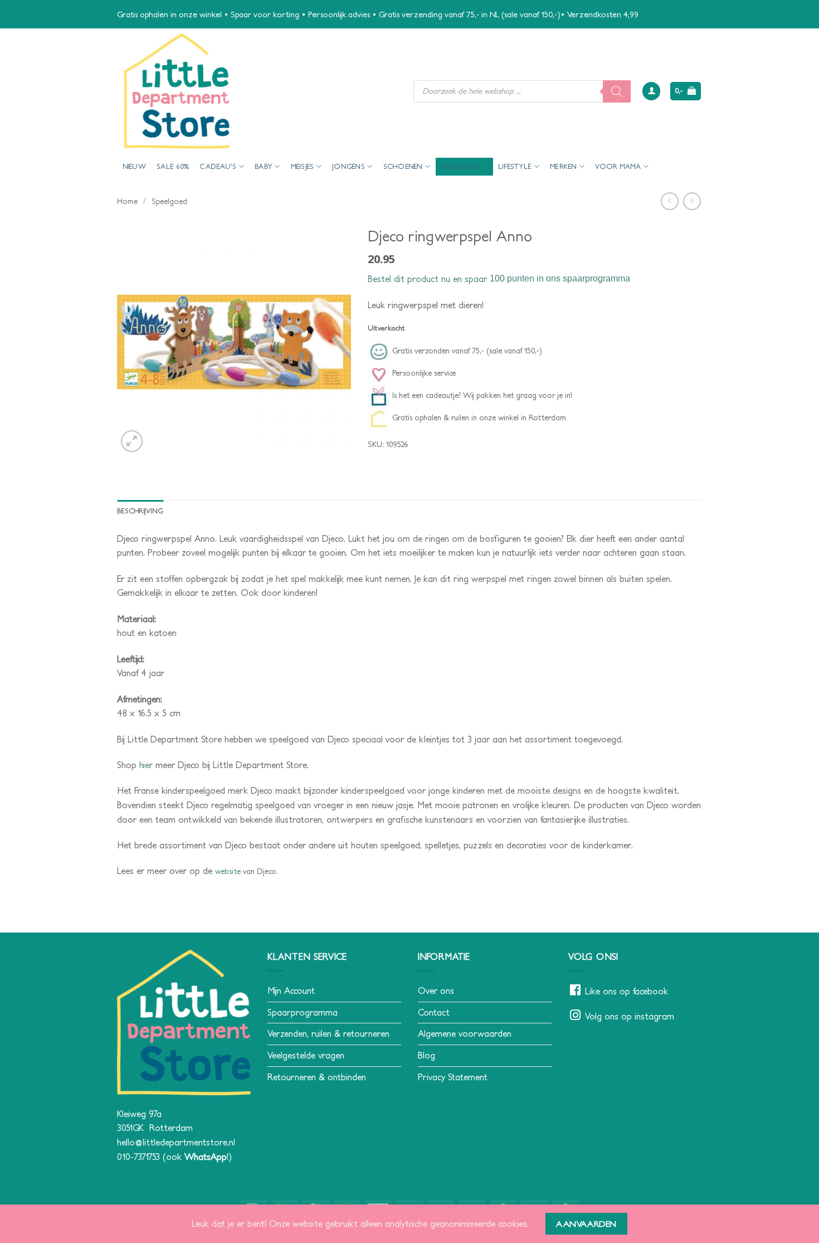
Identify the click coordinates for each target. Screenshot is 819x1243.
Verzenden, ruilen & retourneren (328, 1033)
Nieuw (134, 166)
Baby (263, 166)
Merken (563, 166)
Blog (426, 1055)
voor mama (618, 166)
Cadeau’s (217, 166)
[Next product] (669, 201)
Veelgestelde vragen (305, 1055)
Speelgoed (460, 166)
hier (146, 765)
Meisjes (302, 166)
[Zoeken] (617, 91)
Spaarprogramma (302, 1012)
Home (127, 201)
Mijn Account (291, 990)
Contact (434, 1012)
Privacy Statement (453, 1077)
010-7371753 (138, 1157)
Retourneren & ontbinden (316, 1077)
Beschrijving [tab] (140, 511)
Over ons (436, 990)
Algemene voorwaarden (464, 1033)
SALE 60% (173, 166)
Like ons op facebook (626, 991)
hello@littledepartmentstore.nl (176, 1142)
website (228, 871)
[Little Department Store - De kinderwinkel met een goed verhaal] (257, 91)
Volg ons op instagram (629, 1016)
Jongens (348, 166)
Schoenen (403, 166)
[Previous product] (691, 201)
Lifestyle (515, 166)
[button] (651, 91)
